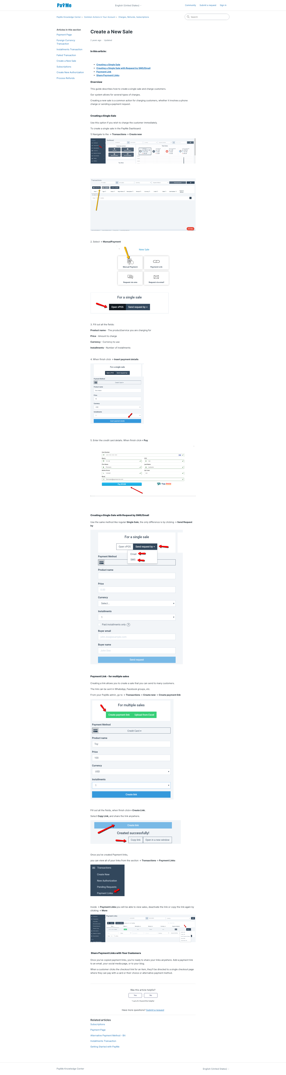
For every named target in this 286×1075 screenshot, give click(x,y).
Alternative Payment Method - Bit (107, 1035)
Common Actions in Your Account (99, 17)
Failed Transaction (66, 55)
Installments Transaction (69, 49)
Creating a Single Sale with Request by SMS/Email (123, 68)
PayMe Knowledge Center (69, 17)
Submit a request (208, 5)
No (151, 995)
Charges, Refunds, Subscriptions (133, 17)
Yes (135, 995)
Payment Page (64, 34)
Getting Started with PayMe (104, 1046)
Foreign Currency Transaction (66, 42)
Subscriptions (64, 66)
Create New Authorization (70, 72)
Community (190, 5)
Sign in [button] (223, 5)
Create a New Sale (66, 60)
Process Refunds (66, 78)
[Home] (64, 5)
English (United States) (127, 5)
